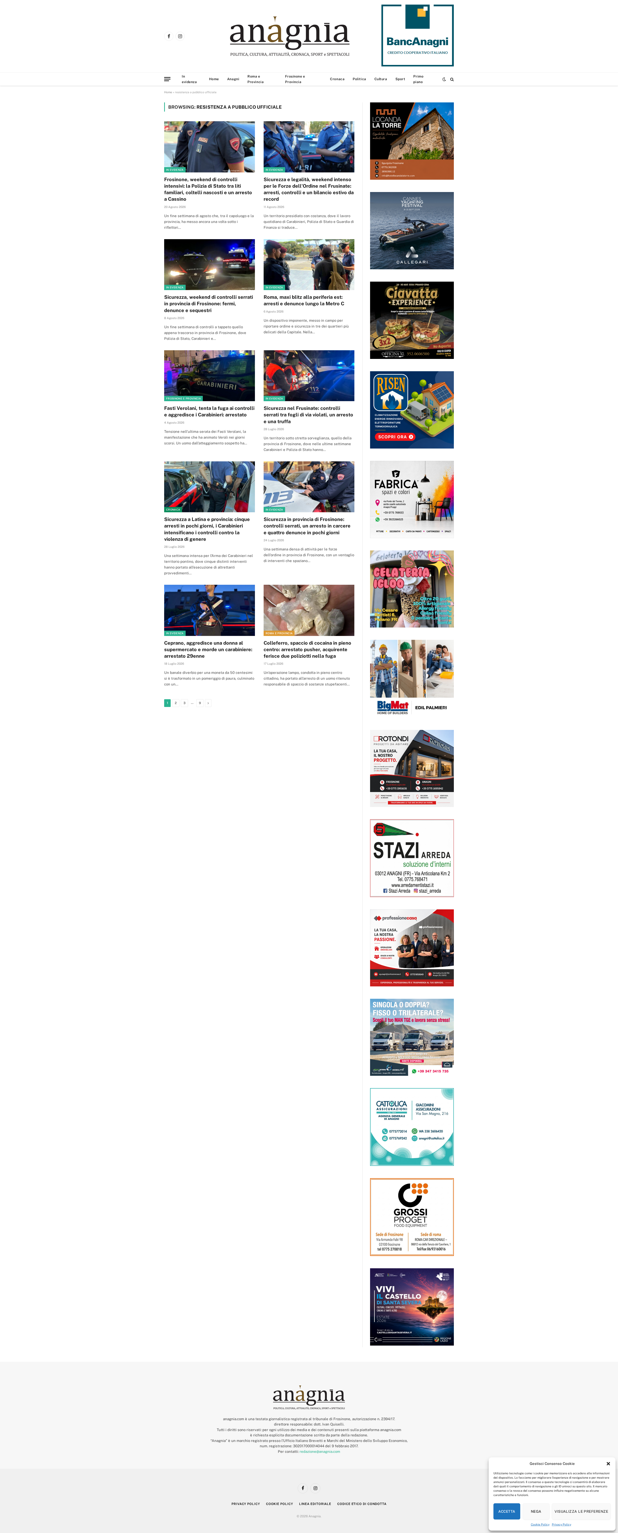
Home (214, 79)
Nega (536, 1511)
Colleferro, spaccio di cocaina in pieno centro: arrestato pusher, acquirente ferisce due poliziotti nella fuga (307, 649)
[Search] (451, 79)
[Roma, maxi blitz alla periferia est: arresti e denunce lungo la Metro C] (309, 264)
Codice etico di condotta (361, 1504)
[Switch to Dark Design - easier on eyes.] (444, 79)
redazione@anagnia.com (320, 1451)
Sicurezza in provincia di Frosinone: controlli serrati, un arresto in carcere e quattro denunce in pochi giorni (307, 525)
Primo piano (418, 79)
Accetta (506, 1511)
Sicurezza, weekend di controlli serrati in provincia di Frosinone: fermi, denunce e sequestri (208, 303)
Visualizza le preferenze (581, 1511)
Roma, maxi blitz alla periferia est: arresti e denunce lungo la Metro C (304, 300)
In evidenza (189, 79)
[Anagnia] (303, 36)
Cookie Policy (540, 1524)
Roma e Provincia (255, 79)
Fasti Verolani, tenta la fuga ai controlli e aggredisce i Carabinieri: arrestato (209, 411)
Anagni (233, 79)
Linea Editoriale (315, 1504)
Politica (359, 79)
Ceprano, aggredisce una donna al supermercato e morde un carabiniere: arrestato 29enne (208, 649)
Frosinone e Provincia (295, 79)
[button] (608, 1463)
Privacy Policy (561, 1524)
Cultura (380, 79)
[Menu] (167, 79)
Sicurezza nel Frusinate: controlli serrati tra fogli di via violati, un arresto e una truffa (308, 414)
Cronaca (337, 79)
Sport (400, 79)
